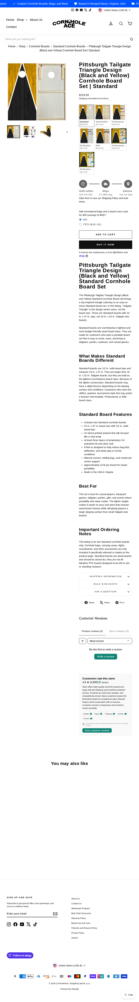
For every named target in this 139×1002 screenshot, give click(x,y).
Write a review (105, 656)
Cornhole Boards (39, 46)
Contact (11, 27)
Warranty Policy (78, 918)
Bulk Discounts (105, 584)
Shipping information (106, 576)
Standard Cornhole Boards (69, 46)
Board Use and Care (80, 923)
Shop (21, 19)
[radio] (86, 115)
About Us (36, 19)
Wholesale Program (80, 908)
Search (74, 938)
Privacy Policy (77, 933)
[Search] (131, 39)
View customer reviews (97, 730)
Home (10, 19)
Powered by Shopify (69, 989)
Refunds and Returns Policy (84, 928)
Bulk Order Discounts (81, 913)
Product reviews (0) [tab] (92, 631)
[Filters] (82, 641)
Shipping (83, 98)
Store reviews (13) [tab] (119, 631)
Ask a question (105, 591)
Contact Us (76, 903)
